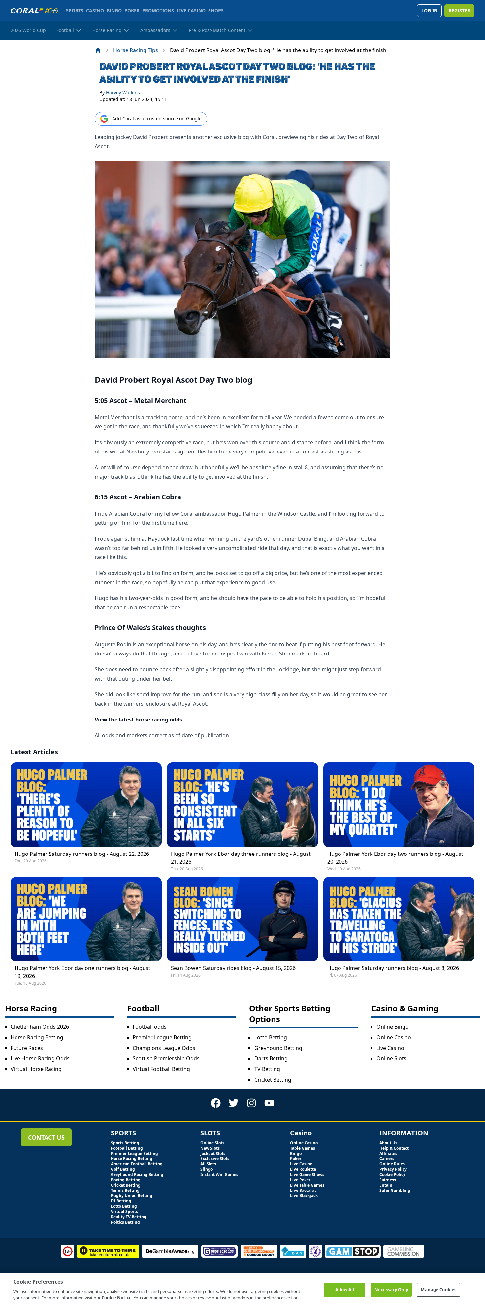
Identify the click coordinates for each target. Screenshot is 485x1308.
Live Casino (390, 1048)
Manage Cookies (438, 1289)
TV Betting (267, 1069)
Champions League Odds (164, 1048)
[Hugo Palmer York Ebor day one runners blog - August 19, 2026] (86, 919)
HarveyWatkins (123, 92)
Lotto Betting (270, 1037)
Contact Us (46, 1137)
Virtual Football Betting (161, 1069)
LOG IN (429, 10)
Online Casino (393, 1037)
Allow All (344, 1289)
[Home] (98, 50)
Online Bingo (392, 1026)
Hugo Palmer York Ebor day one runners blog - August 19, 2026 (82, 972)
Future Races (27, 1048)
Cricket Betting (272, 1079)
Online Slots (391, 1058)
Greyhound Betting (278, 1048)
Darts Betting (271, 1058)
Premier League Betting (162, 1037)
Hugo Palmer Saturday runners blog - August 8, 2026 (393, 968)
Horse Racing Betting (37, 1037)
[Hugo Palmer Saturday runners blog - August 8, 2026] (398, 919)
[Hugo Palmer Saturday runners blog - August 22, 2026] (86, 804)
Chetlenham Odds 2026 (40, 1026)
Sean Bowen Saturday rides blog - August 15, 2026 (233, 968)
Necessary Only (391, 1289)
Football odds (150, 1026)
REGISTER (459, 10)
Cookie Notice (117, 1298)
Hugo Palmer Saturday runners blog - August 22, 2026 (82, 853)
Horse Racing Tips (135, 50)
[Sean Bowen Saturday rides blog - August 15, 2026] (242, 919)
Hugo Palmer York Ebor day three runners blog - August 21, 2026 (241, 857)
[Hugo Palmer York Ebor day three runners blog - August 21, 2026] (242, 804)
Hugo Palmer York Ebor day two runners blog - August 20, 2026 (395, 857)
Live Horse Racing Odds (40, 1058)
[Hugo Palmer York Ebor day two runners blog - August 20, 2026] (398, 804)
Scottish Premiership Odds (166, 1058)
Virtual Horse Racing (36, 1069)
